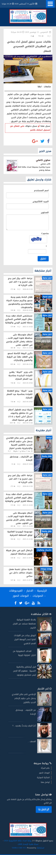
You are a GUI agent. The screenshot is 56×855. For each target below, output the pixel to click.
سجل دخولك (31, 126)
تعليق (43, 258)
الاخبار (29, 590)
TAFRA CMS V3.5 (19, 848)
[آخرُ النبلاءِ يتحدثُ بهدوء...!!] (44, 737)
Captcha (45, 233)
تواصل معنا (45, 782)
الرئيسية (42, 590)
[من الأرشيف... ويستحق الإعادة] (44, 721)
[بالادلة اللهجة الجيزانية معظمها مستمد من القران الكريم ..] (44, 631)
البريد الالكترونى (40, 201)
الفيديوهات (16, 590)
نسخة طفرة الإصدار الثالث (28, 844)
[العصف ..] (44, 752)
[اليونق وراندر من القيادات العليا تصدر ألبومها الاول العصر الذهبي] (44, 646)
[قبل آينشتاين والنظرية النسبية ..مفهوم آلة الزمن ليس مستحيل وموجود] (44, 678)
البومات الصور (21, 595)
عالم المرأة (45, 768)
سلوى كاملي (43, 160)
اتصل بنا (42, 809)
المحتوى (45, 212)
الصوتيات (38, 595)
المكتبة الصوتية (43, 777)
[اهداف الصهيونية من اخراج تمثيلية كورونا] (44, 662)
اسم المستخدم (41, 190)
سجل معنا (45, 126)
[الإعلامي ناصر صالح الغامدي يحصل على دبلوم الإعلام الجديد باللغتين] (44, 705)
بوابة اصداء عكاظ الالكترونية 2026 (17, 840)
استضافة (40, 848)
